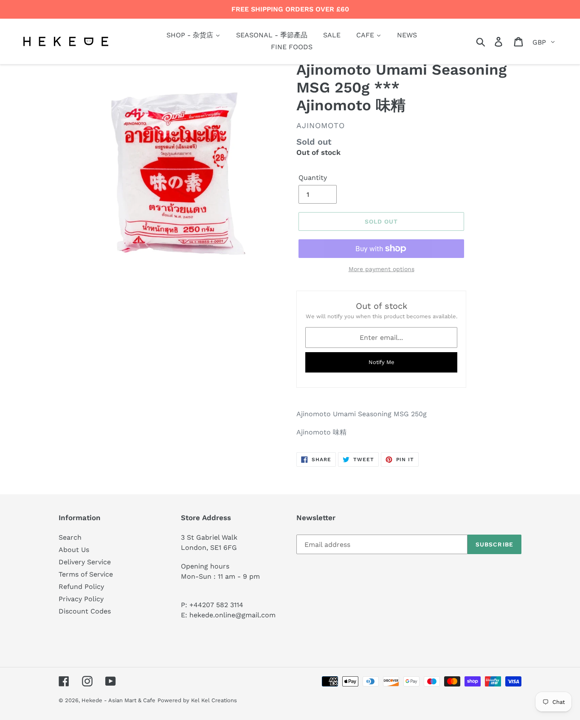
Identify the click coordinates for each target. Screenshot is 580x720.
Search (70, 537)
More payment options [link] (381, 269)
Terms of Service (86, 574)
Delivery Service (85, 562)
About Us (74, 550)
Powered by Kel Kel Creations (197, 700)
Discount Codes (85, 611)
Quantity (312, 178)
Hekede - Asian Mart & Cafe (118, 700)
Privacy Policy (81, 599)
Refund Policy (81, 587)
